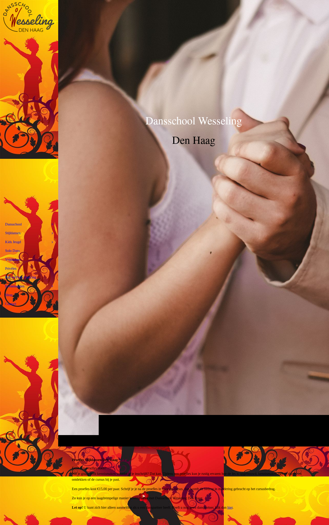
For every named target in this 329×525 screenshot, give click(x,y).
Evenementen (14, 286)
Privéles (10, 268)
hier (230, 507)
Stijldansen (13, 233)
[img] (193, 223)
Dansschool (13, 224)
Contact (10, 304)
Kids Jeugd (13, 242)
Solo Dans (12, 251)
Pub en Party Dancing (20, 277)
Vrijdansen (12, 259)
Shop (9, 295)
